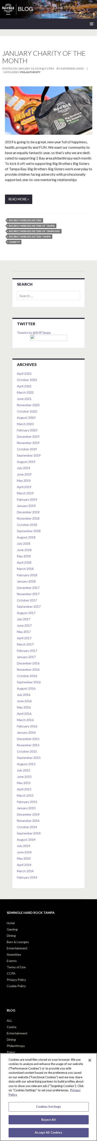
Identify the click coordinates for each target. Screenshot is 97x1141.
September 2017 (29, 606)
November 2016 (28, 669)
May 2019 (24, 480)
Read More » (18, 199)
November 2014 (28, 821)
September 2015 (29, 758)
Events (12, 961)
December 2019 (28, 436)
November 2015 (28, 745)
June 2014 (24, 852)
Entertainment (17, 948)
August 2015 (26, 764)
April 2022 (24, 386)
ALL (9, 1020)
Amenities (14, 954)
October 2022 (27, 380)
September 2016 (29, 682)
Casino (11, 1027)
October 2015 (27, 751)
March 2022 (25, 392)
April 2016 (24, 713)
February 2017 (27, 650)
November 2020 (28, 405)
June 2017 (24, 625)
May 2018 (24, 556)
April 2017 (24, 638)
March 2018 (25, 569)
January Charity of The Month (44, 57)
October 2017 (27, 600)
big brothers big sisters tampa (30, 236)
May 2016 (24, 707)
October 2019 (27, 449)
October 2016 (27, 676)
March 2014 (25, 871)
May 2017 (24, 632)
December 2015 (28, 739)
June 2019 (24, 474)
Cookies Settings (48, 1106)
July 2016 (23, 695)
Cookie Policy (16, 986)
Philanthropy (30, 72)
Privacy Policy (16, 980)
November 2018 (28, 518)
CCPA (11, 973)
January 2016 (26, 732)
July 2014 (23, 846)
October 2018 (27, 525)
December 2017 (28, 588)
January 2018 (26, 581)
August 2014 (26, 839)
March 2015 (25, 795)
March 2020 (25, 424)
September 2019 (29, 455)
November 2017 (28, 594)
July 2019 (23, 468)
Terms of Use (16, 967)
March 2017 (25, 644)
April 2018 (24, 562)
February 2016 (27, 726)
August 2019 (26, 462)
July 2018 (23, 543)
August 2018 (26, 537)
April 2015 (24, 789)
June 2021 (24, 399)
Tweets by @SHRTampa (34, 332)
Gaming (12, 929)
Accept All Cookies (48, 1132)
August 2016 (26, 688)
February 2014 (27, 877)
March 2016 (25, 720)
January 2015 (26, 808)
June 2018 (24, 550)
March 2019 (25, 493)
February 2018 (27, 575)
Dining (11, 935)
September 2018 (29, 531)
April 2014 (24, 865)
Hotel (11, 923)
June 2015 (24, 776)
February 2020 (27, 430)
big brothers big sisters (25, 220)
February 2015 (27, 802)
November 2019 (28, 443)
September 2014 (29, 833)
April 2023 (24, 373)
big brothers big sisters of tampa (32, 225)
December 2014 (28, 814)
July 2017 (23, 619)
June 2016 (24, 701)
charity (14, 241)
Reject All (48, 1119)
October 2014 (27, 827)
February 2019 (27, 499)
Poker (11, 1052)
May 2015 (24, 783)
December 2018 (28, 512)
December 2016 (28, 663)
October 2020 (27, 411)
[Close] (90, 1060)
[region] (48, 1097)
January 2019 (26, 506)
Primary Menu (91, 23)
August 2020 (26, 417)
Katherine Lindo (72, 68)
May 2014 (24, 858)
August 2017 (26, 613)
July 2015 (23, 770)
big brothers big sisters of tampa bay (34, 231)
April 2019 (24, 487)
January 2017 (26, 657)
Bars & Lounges (18, 942)
